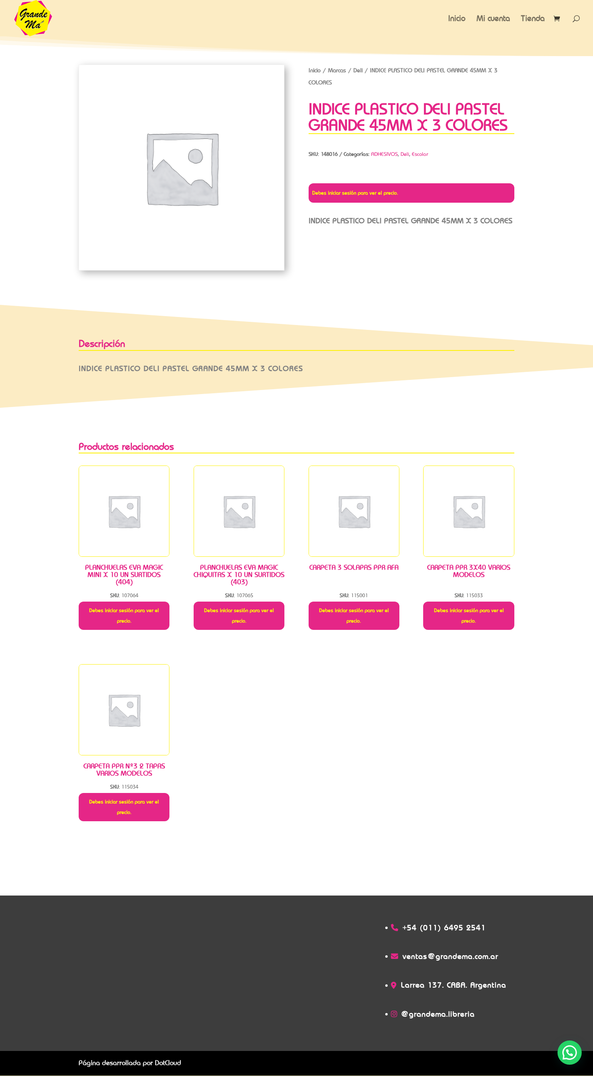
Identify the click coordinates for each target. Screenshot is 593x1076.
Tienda (533, 19)
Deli (358, 70)
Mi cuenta (493, 19)
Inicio (457, 19)
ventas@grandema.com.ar (450, 956)
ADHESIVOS (384, 154)
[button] (570, 1052)
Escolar (420, 154)
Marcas (337, 70)
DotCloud (168, 1063)
